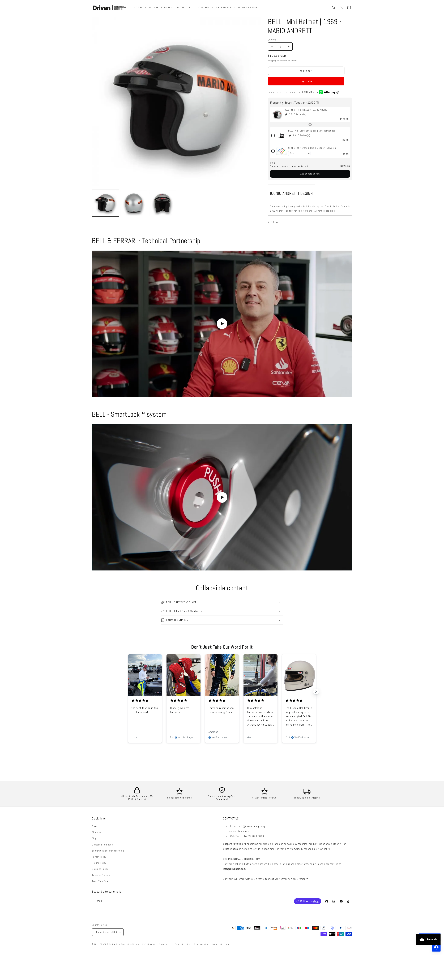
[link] (277, 114)
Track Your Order (100, 881)
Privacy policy (165, 944)
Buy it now (306, 81)
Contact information (220, 944)
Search (95, 826)
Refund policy (148, 944)
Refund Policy (99, 862)
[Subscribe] (150, 901)
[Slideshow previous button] (128, 691)
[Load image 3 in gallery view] (162, 203)
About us (96, 832)
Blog (94, 838)
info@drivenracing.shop (252, 826)
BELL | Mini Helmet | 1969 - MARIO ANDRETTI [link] (307, 109)
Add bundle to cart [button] (310, 173)
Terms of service (182, 944)
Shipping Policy (100, 868)
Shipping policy (201, 944)
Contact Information (102, 844)
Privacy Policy (99, 856)
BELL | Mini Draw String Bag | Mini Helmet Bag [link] (312, 130)
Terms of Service (101, 875)
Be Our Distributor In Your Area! (108, 850)
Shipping (272, 60)
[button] (141, 7)
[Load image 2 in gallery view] (133, 203)
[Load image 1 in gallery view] (105, 203)
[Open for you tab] (436, 947)
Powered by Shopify (130, 944)
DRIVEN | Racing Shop (110, 944)
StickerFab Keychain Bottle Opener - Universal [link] (312, 147)
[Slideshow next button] (316, 691)
